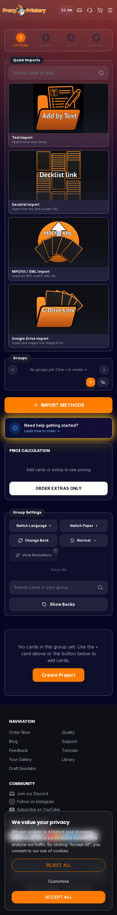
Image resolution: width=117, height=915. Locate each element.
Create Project (58, 675)
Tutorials (70, 750)
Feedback (18, 750)
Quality (68, 732)
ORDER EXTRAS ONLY (58, 488)
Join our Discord (32, 793)
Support (69, 741)
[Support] (89, 10)
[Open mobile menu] (110, 10)
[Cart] (100, 10)
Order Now (19, 732)
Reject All (58, 865)
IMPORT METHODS (62, 405)
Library (68, 759)
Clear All (58, 570)
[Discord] (79, 10)
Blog (13, 741)
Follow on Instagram (35, 801)
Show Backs (62, 604)
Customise (58, 881)
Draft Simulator (22, 768)
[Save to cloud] (103, 382)
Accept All (58, 897)
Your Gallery (20, 759)
